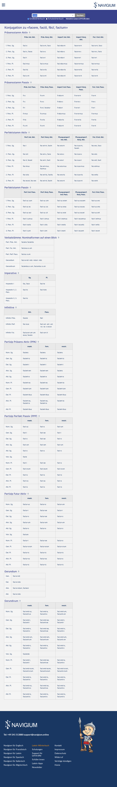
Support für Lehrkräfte (37, 754)
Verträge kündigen (63, 761)
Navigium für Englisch (13, 746)
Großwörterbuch (37, 19)
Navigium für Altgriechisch (15, 765)
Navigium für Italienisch (14, 761)
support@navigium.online (36, 734)
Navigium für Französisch (15, 750)
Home (57, 765)
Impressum (60, 750)
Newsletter (37, 767)
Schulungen (37, 750)
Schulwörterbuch (56, 19)
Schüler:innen (38, 760)
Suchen (80, 15)
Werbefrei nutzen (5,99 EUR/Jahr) (77, 19)
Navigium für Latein (12, 753)
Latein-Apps (37, 763)
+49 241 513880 (15, 734)
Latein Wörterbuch (40, 746)
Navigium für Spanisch (14, 757)
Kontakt (58, 746)
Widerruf (59, 757)
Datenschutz (60, 753)
